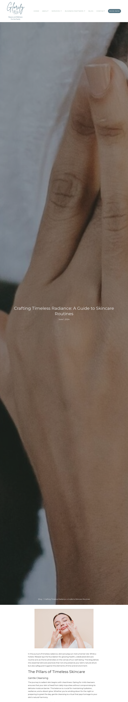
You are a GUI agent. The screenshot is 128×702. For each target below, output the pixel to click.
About (45, 11)
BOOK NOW (114, 11)
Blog (90, 11)
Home (36, 11)
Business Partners (74, 11)
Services (56, 11)
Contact (100, 11)
